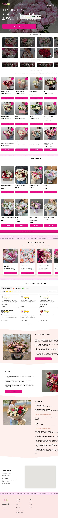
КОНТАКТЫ (39, 4)
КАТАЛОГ (15, 4)
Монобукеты (18, 507)
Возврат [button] (3, 509)
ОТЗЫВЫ (21, 4)
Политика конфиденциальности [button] (7, 507)
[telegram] (8, 504)
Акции (31, 507)
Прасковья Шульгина (8, 310)
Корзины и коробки (19, 512)
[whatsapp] (7, 504)
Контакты (31, 509)
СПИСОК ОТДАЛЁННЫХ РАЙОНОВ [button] (43, 414)
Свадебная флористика (20, 510)
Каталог (17, 504)
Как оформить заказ (33, 502)
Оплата (31, 504)
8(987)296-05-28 (52, 5)
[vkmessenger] (5, 504)
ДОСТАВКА (32, 4)
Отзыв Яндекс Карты (4, 320)
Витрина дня (18, 501)
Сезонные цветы (19, 502)
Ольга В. (25, 310)
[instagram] (3, 504)
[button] (19, 26)
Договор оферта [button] (5, 508)
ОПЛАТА (26, 4)
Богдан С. (45, 310)
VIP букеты (18, 509)
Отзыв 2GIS (3, 306)
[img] (25, 17)
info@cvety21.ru (6, 475)
